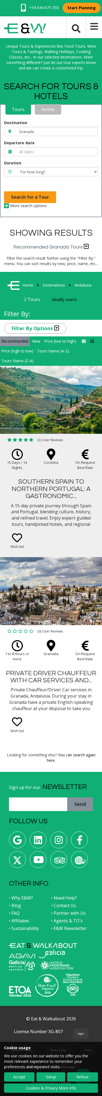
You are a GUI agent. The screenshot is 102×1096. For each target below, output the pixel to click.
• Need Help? (64, 898)
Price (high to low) (17, 351)
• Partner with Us (68, 913)
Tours (18, 109)
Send (80, 804)
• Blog (15, 905)
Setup (51, 1076)
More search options (28, 205)
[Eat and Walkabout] (43, 945)
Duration (12, 162)
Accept (19, 1076)
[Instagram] (58, 842)
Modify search (64, 299)
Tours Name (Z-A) (17, 360)
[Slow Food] (79, 861)
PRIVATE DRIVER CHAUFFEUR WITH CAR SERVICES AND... (51, 677)
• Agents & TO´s (67, 921)
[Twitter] (17, 861)
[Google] (17, 842)
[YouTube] (38, 861)
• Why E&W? (21, 898)
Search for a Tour (30, 197)
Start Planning (81, 7)
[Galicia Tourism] (52, 953)
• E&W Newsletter (69, 928)
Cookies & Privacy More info (51, 1088)
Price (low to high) (60, 341)
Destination (15, 122)
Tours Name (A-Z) (53, 351)
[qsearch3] (76, 28)
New (36, 341)
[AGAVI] (22, 956)
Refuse (82, 1076)
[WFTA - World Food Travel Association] (57, 965)
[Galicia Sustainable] (22, 965)
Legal (81, 1033)
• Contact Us (63, 905)
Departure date (19, 142)
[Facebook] (79, 842)
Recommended (14, 341)
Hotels (48, 109)
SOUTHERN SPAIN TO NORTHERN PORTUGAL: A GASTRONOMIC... (51, 488)
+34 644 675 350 (43, 7)
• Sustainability (24, 928)
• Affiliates (19, 921)
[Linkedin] (38, 842)
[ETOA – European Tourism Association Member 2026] (20, 991)
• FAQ (14, 913)
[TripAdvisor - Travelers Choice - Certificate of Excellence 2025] (72, 984)
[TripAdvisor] (58, 861)
